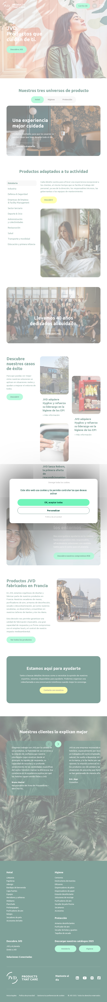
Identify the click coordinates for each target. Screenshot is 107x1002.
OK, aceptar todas (53, 502)
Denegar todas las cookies (59, 482)
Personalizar (53, 510)
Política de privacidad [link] (53, 517)
